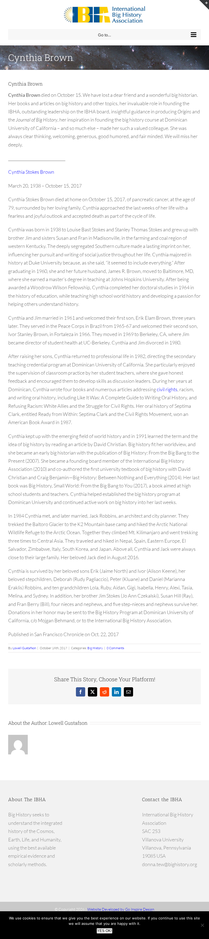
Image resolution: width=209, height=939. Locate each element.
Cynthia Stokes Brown (31, 172)
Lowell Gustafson (24, 648)
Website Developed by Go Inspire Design (120, 909)
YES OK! (104, 931)
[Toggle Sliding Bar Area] (204, 5)
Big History (95, 648)
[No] (202, 925)
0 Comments (115, 648)
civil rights (167, 389)
